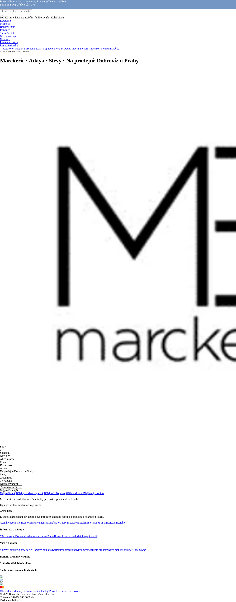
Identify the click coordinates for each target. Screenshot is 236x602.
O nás (21, 549)
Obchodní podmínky (11, 591)
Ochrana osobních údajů (36, 591)
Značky (28, 549)
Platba (50, 536)
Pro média (83, 549)
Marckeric (25, 52)
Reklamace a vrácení (36, 536)
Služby (4, 549)
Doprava (20, 536)
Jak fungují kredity (88, 536)
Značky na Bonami (13, 52)
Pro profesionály (69, 549)
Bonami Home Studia (66, 536)
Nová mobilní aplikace (120, 549)
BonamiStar (139, 549)
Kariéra (56, 549)
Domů (2, 52)
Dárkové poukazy (42, 549)
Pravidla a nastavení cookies (64, 591)
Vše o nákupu (7, 536)
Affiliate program (98, 549)
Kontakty (13, 549)
